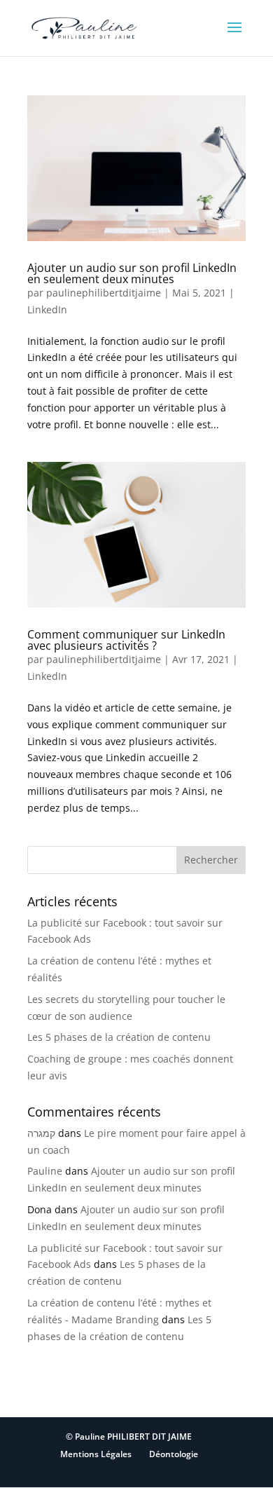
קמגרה (41, 1133)
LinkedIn (47, 309)
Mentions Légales (96, 1454)
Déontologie (173, 1454)
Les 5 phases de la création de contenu (119, 1037)
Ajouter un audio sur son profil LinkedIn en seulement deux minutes (132, 273)
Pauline (44, 1171)
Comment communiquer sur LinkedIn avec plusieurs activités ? (126, 640)
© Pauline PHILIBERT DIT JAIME (129, 1436)
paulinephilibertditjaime (103, 292)
